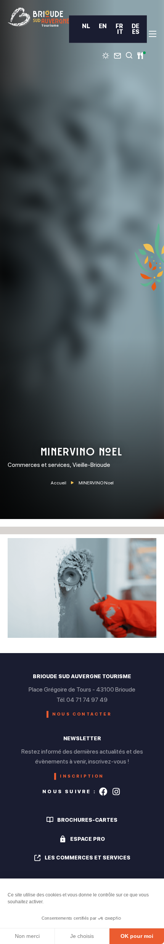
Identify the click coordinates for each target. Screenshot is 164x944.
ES (135, 32)
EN (103, 26)
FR (119, 26)
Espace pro (87, 839)
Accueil (58, 483)
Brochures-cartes (87, 820)
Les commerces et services (87, 858)
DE (135, 26)
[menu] (152, 34)
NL (86, 26)
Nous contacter (82, 714)
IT (120, 32)
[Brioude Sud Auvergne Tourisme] (38, 17)
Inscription (82, 776)
